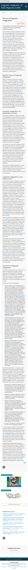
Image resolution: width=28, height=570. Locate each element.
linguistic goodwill (19, 296)
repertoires (7, 343)
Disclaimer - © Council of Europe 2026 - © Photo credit (13, 566)
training (12, 433)
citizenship (7, 213)
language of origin (9, 314)
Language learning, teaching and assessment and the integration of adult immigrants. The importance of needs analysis (13, 519)
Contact (14, 568)
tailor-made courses (19, 460)
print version (21, 23)
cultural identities (16, 91)
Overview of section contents (14, 504)
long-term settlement (11, 50)
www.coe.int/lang (14, 550)
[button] (14, 1)
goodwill (10, 220)
